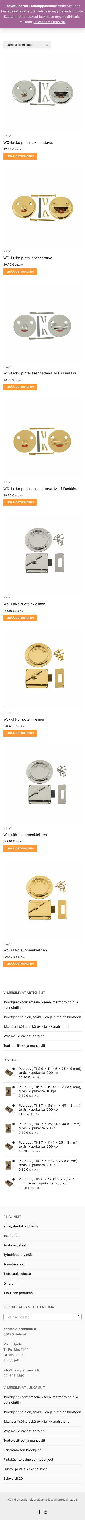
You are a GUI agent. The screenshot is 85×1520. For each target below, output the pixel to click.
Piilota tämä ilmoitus (49, 22)
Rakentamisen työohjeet (22, 1450)
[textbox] (42, 1318)
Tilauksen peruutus (18, 1293)
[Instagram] (45, 1512)
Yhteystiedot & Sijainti (20, 1226)
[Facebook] (39, 1512)
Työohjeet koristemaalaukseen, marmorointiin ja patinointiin (40, 1005)
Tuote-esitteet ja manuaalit (24, 1045)
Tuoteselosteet (14, 1245)
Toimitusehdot (14, 1264)
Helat (7, 136)
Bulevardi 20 (13, 1478)
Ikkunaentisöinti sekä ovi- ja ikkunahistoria (36, 1026)
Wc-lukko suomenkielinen (25, 834)
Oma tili (9, 1283)
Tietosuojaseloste (17, 1274)
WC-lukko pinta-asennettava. (28, 142)
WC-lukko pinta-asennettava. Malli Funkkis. (40, 373)
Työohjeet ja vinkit (17, 1255)
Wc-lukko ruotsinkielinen (24, 604)
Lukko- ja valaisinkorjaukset (25, 1469)
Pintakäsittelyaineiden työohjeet (28, 1459)
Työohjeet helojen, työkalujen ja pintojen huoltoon (42, 1017)
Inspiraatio (11, 1236)
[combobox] (42, 1317)
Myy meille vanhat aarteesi (24, 1036)
